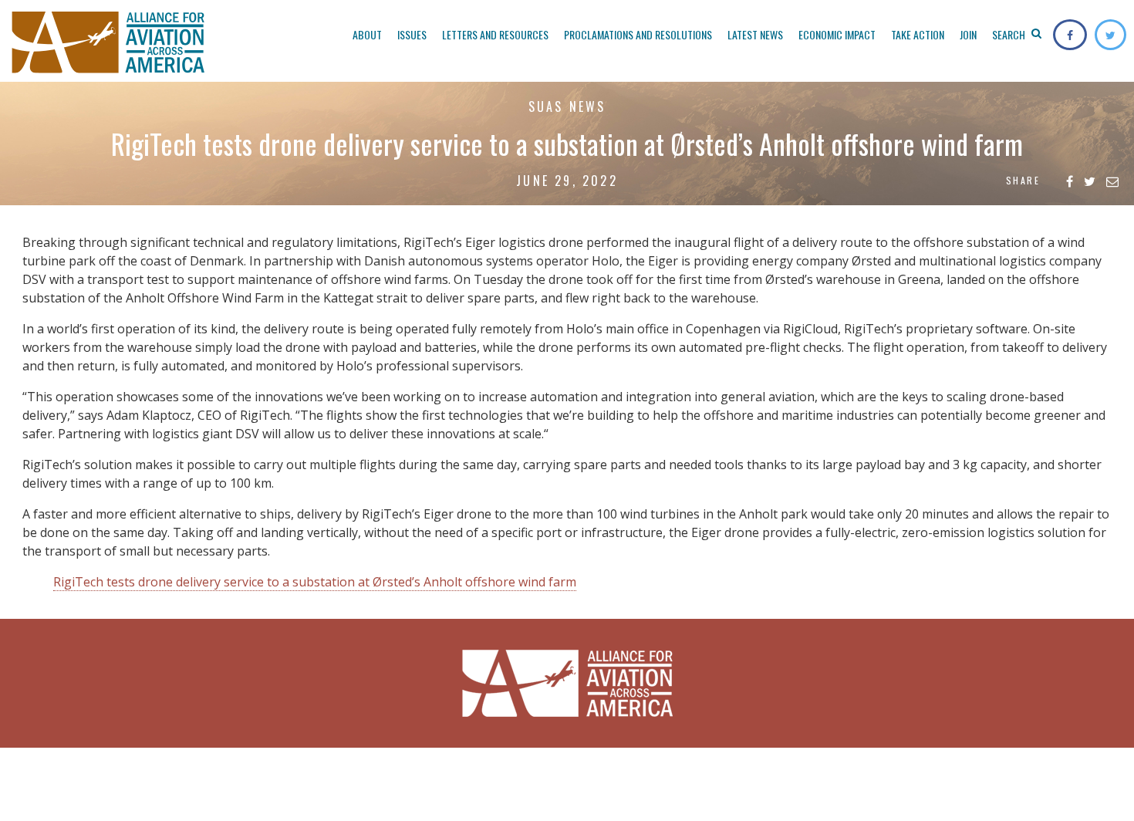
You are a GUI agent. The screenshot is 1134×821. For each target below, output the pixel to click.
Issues (412, 34)
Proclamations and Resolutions (638, 34)
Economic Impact (837, 34)
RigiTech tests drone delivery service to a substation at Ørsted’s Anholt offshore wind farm (314, 581)
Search (1010, 34)
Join (968, 34)
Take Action (917, 34)
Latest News (755, 34)
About (367, 34)
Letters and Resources (495, 34)
